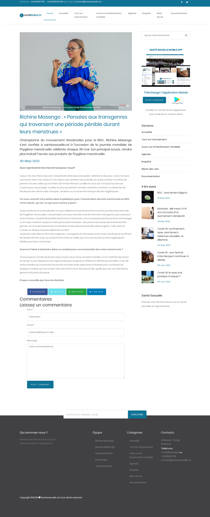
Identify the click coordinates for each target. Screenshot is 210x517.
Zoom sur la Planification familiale (108, 15)
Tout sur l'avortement (154, 139)
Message (32, 340)
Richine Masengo (104, 440)
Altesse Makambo (105, 447)
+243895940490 (170, 452)
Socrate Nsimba (104, 453)
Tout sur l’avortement (81, 15)
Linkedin (97, 291)
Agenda (132, 13)
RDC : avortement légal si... (172, 192)
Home (50, 13)
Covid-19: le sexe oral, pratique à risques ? (169, 274)
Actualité (63, 13)
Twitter (58, 291)
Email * (30, 325)
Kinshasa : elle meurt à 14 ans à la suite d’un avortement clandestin (172, 212)
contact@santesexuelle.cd (87, 1)
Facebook (38, 291)
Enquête (146, 13)
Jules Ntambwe (103, 466)
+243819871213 (168, 456)
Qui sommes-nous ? (34, 432)
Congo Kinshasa (170, 442)
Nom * (30, 309)
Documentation (179, 13)
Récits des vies (150, 168)
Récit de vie (160, 15)
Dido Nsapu (101, 459)
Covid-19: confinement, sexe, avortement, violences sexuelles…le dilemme (171, 234)
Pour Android (154, 100)
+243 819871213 (37, 1)
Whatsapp (77, 291)
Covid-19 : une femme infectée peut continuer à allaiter (172, 256)
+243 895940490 (55, 1)
